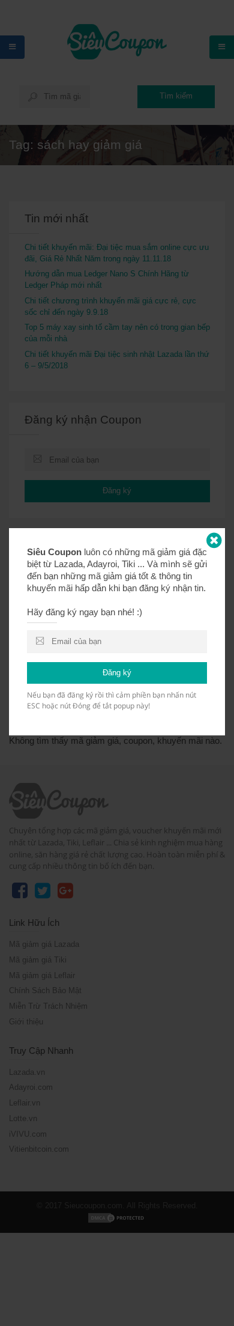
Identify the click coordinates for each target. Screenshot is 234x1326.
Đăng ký (117, 672)
